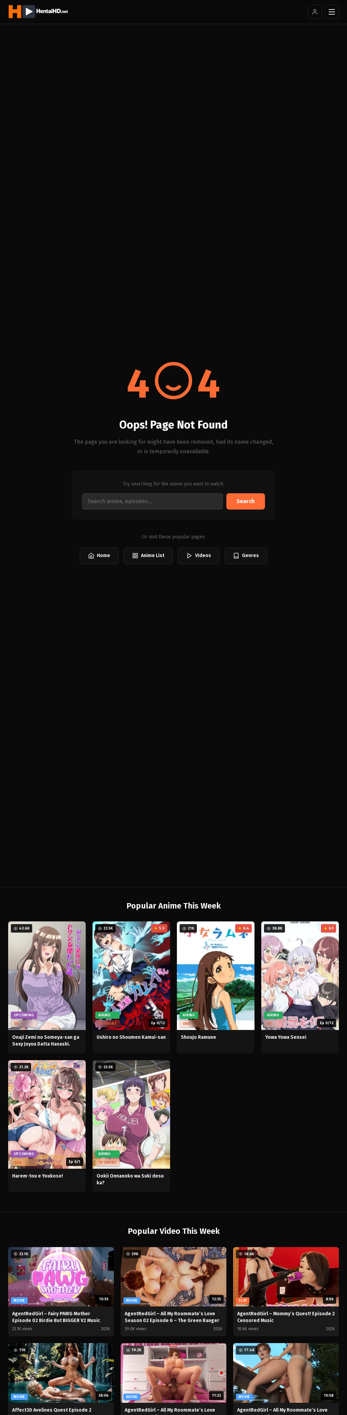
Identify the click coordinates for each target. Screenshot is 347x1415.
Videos (203, 555)
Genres (250, 555)
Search (246, 501)
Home (103, 555)
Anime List (152, 555)
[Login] (315, 12)
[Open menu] (332, 12)
